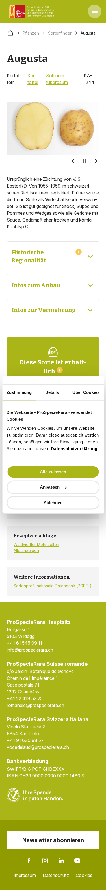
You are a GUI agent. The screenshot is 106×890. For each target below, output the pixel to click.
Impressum (25, 875)
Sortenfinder (60, 33)
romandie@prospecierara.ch (35, 705)
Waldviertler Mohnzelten (36, 544)
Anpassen (50, 487)
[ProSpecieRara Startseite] (32, 11)
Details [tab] (52, 392)
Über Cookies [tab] (85, 392)
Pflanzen (31, 33)
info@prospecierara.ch (30, 650)
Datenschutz (56, 875)
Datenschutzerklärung (74, 448)
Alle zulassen (53, 471)
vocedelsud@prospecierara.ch (38, 747)
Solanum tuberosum (57, 79)
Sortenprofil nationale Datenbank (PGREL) (53, 585)
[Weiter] (95, 161)
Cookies (84, 875)
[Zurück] (73, 161)
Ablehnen (53, 502)
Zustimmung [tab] (19, 392)
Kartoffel (32, 79)
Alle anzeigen (26, 550)
